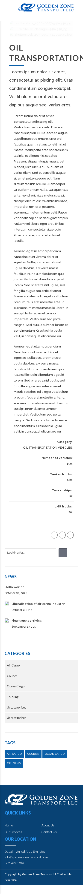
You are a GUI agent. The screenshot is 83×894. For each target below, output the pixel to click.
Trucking (12, 697)
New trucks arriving (27, 620)
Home (9, 825)
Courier (12, 676)
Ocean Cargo (16, 686)
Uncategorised (17, 707)
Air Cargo (13, 665)
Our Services (13, 832)
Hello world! (14, 587)
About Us (48, 825)
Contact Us (49, 832)
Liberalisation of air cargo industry (38, 604)
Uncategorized (17, 718)
